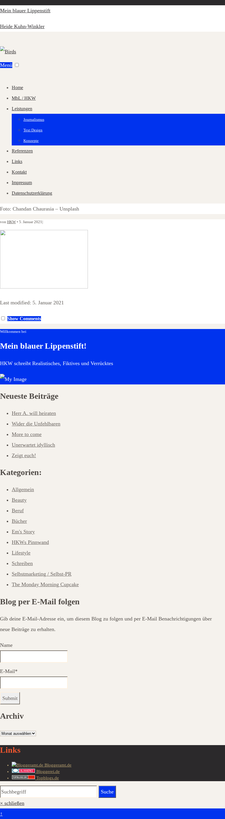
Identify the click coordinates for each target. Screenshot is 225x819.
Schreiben (22, 563)
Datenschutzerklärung (32, 193)
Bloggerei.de (47, 771)
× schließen (12, 803)
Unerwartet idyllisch (33, 445)
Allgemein (23, 489)
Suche (107, 792)
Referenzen (22, 150)
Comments (24, 318)
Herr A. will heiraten (34, 413)
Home (17, 87)
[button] (17, 65)
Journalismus (33, 119)
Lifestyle (21, 553)
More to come (27, 434)
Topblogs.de (47, 778)
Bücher (19, 521)
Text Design (32, 130)
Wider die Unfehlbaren (36, 424)
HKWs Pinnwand (30, 542)
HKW (11, 222)
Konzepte (31, 140)
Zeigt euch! (24, 455)
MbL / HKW (24, 98)
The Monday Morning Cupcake (45, 584)
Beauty (19, 500)
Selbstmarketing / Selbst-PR (41, 574)
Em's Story (23, 532)
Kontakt (19, 171)
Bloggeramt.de (57, 765)
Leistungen (22, 108)
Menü (6, 65)
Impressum (22, 182)
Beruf (18, 510)
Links (17, 161)
